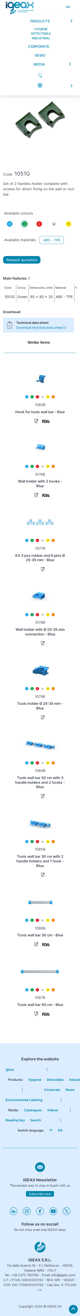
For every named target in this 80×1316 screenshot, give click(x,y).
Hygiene (35, 1080)
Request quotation (21, 260)
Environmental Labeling (24, 1100)
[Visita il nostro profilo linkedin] (13, 1214)
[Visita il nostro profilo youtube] (53, 1214)
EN (60, 1130)
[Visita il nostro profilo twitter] (66, 1214)
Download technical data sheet (39, 327)
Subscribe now (40, 1194)
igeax (10, 1069)
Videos (52, 1110)
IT (51, 1130)
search (35, 1120)
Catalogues (33, 1110)
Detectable (55, 1080)
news (40, 31)
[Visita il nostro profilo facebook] (40, 1214)
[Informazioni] (29, 278)
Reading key (15, 1120)
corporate (38, 22)
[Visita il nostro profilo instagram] (27, 1214)
